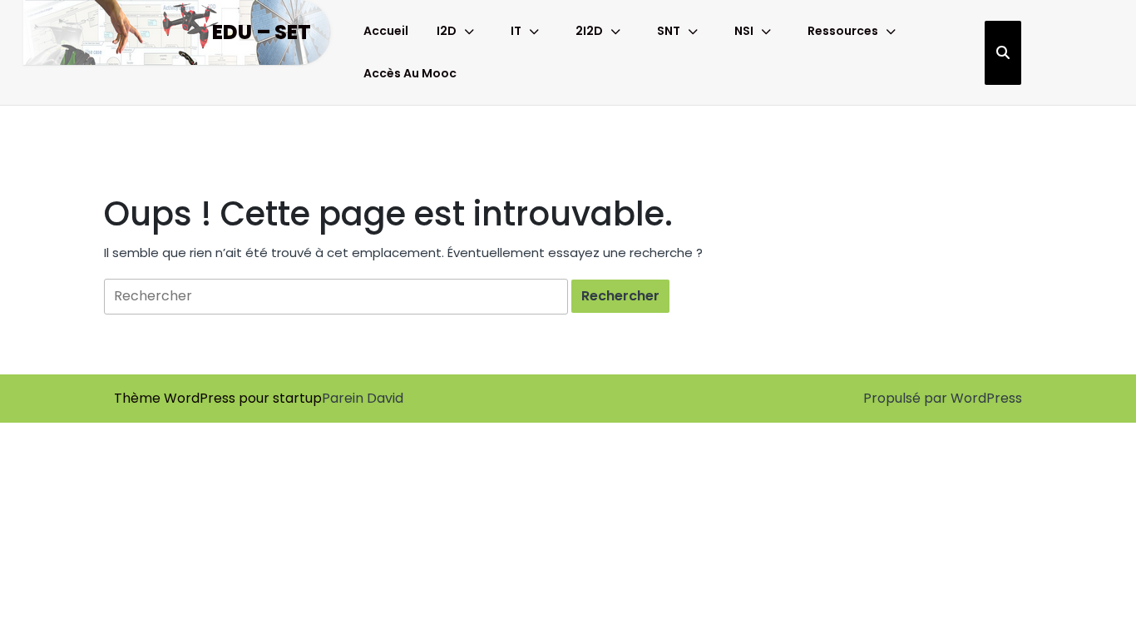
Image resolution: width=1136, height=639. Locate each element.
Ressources (843, 30)
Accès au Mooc (410, 73)
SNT (668, 30)
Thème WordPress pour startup (218, 398)
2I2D (589, 30)
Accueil (385, 30)
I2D (447, 30)
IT (516, 30)
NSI (743, 30)
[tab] (620, 296)
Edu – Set (261, 32)
